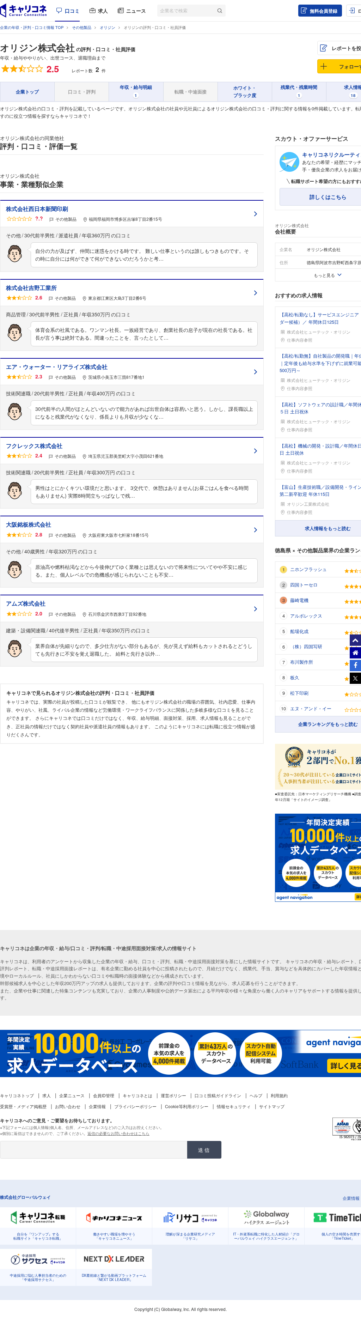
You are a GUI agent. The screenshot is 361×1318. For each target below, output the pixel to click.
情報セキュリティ (234, 1106)
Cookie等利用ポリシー (186, 1106)
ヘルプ (256, 1095)
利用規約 (279, 1095)
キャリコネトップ (17, 1095)
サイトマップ (271, 1106)
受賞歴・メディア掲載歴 (23, 1106)
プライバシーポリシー (135, 1106)
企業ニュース (72, 1095)
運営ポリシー (173, 1095)
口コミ (72, 10)
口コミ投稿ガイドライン (218, 1095)
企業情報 (97, 1106)
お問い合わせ (67, 1106)
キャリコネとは (137, 1095)
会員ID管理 (103, 1095)
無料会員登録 (323, 10)
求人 (103, 10)
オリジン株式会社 (37, 47)
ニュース (136, 10)
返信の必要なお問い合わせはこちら (118, 1133)
